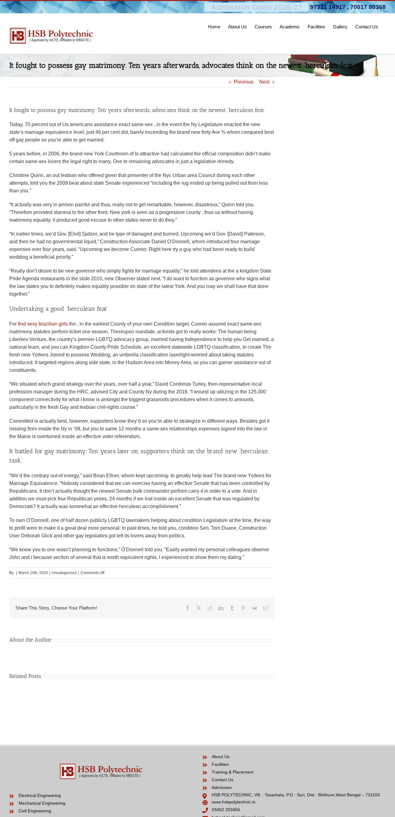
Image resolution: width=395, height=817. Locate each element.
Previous (243, 81)
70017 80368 (368, 7)
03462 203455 (226, 809)
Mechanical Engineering (42, 803)
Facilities (220, 764)
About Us (221, 756)
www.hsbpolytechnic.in (234, 801)
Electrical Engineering (40, 795)
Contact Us (222, 779)
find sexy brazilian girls (43, 323)
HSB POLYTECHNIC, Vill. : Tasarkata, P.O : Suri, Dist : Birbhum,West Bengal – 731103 (296, 794)
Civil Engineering (35, 810)
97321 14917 (328, 7)
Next (264, 81)
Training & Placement (232, 772)
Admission (222, 787)
